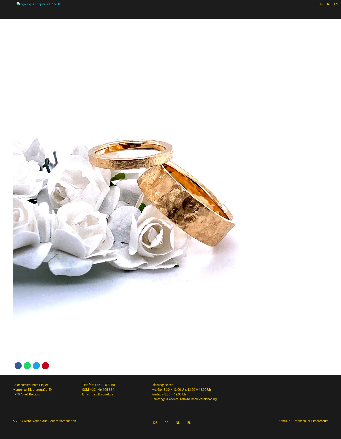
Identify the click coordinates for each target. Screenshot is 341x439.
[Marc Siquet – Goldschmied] (40, 10)
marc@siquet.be (102, 394)
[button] (18, 365)
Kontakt (284, 421)
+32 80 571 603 (106, 385)
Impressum (320, 421)
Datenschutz (301, 421)
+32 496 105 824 (102, 390)
